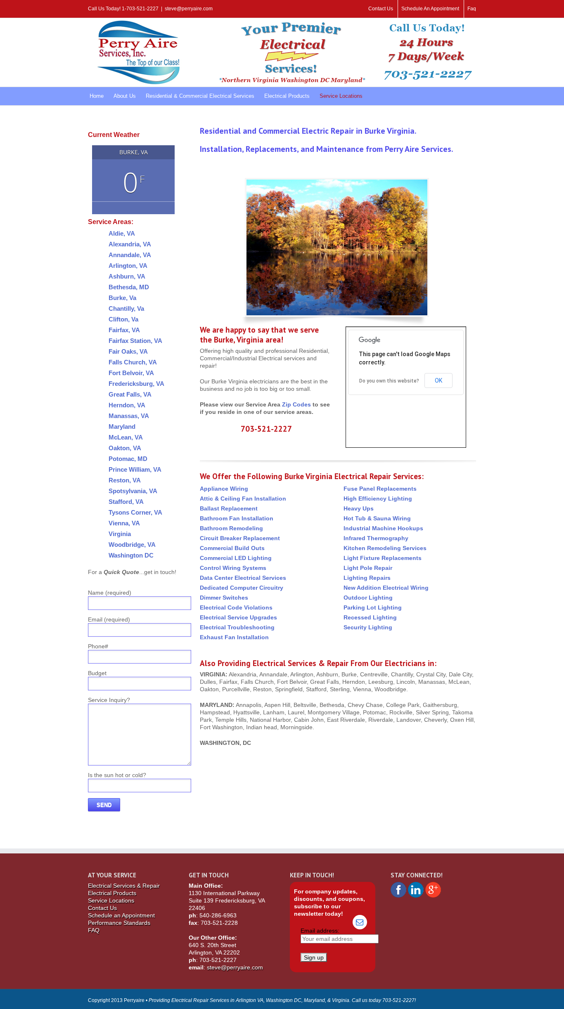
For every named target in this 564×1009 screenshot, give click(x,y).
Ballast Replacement (229, 508)
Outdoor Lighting (368, 597)
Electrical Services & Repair (124, 885)
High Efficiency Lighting (378, 498)
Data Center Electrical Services (243, 577)
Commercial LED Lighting (236, 558)
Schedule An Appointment (430, 9)
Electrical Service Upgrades (238, 617)
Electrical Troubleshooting (237, 627)
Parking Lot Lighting (373, 607)
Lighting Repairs (367, 577)
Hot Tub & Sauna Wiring (377, 518)
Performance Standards (119, 922)
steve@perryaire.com (189, 9)
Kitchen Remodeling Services (385, 548)
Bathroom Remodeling (231, 528)
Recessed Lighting (370, 617)
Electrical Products (112, 893)
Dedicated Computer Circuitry (241, 587)
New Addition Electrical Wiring (386, 587)
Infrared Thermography (376, 538)
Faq (471, 9)
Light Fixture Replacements (383, 558)
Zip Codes (296, 404)
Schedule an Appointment (121, 915)
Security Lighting (368, 627)
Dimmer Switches (224, 597)
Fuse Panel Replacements (380, 488)
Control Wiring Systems (233, 568)
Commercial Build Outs (232, 548)
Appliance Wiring (224, 488)
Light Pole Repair (368, 568)
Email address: (320, 930)
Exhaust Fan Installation (234, 637)
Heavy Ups (359, 508)
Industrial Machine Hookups (383, 528)
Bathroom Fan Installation (236, 518)
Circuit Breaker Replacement (240, 538)
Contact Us (380, 9)
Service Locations (111, 900)
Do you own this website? (389, 381)
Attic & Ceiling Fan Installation (243, 498)
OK (438, 380)
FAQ (94, 930)
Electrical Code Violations (236, 607)
